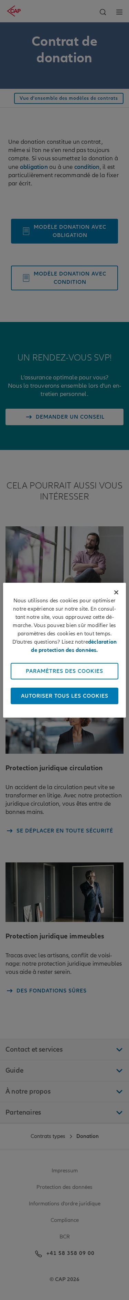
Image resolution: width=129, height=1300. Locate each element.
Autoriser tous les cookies (64, 695)
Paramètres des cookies (64, 671)
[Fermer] (116, 592)
